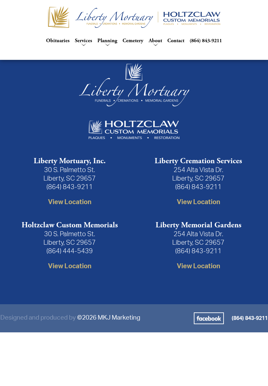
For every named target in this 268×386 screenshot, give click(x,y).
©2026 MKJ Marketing (108, 318)
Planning (107, 40)
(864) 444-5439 (69, 251)
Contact (175, 40)
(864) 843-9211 (206, 40)
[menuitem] (134, 17)
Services (83, 40)
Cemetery (133, 40)
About (155, 40)
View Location (70, 202)
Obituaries (58, 40)
